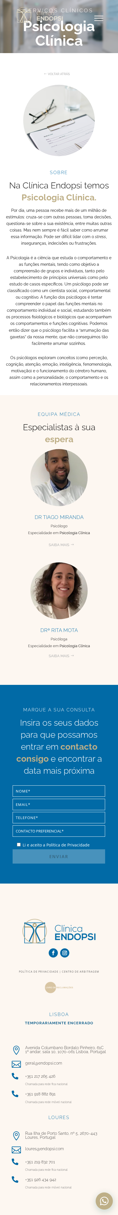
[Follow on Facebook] (53, 952)
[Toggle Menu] (98, 18)
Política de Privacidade (38, 971)
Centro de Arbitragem (80, 971)
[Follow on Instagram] (64, 952)
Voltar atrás (59, 74)
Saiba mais (59, 545)
